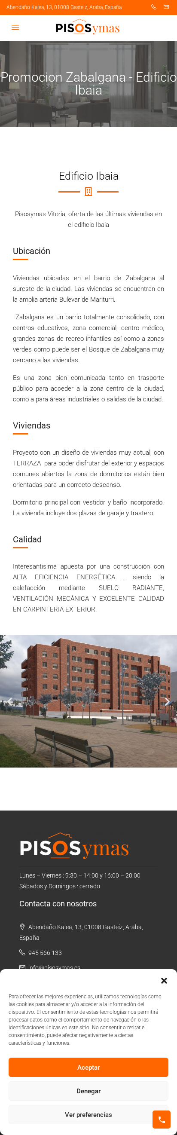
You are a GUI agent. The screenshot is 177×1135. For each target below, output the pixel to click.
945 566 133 (45, 952)
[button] (164, 980)
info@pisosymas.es (54, 967)
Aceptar (88, 1067)
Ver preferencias (88, 1115)
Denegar (88, 1091)
